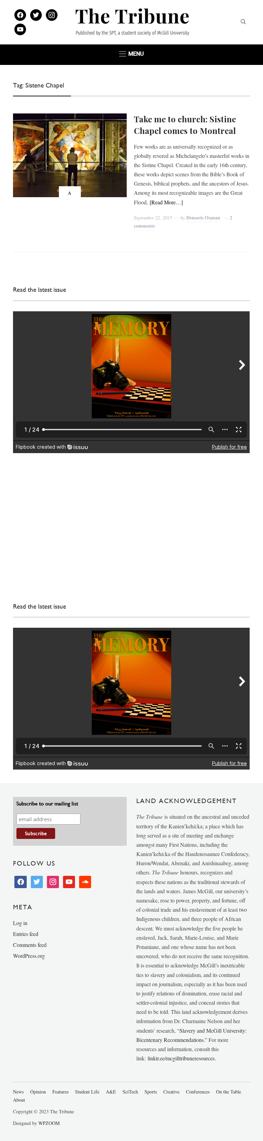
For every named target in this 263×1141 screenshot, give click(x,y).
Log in (20, 922)
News (18, 1091)
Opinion (38, 1091)
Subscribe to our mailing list (47, 803)
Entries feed (25, 933)
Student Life (87, 1091)
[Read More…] (166, 202)
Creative (171, 1091)
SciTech (130, 1091)
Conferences (198, 1091)
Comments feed (30, 944)
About (19, 1100)
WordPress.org (29, 955)
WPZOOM (49, 1123)
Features (60, 1091)
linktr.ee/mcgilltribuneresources (181, 1058)
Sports (151, 1091)
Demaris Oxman (203, 217)
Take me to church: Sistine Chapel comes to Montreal (185, 124)
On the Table (228, 1091)
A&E (111, 1091)
